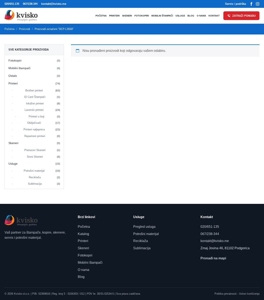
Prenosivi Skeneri (42, 150)
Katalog (83, 234)
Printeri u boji (44, 116)
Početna (101, 15)
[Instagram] (257, 4)
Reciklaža (44, 177)
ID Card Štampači (42, 96)
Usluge (180, 15)
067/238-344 (30, 3)
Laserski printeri (42, 109)
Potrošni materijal (42, 170)
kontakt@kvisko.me (53, 3)
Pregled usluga (144, 226)
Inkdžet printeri (43, 103)
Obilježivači (43, 122)
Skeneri (127, 15)
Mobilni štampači (162, 15)
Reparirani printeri (42, 136)
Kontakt (214, 15)
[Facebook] (251, 4)
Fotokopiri (141, 15)
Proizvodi (24, 29)
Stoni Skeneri (43, 156)
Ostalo (34, 75)
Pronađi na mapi (213, 258)
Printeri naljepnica (42, 129)
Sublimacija (44, 183)
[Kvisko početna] (22, 15)
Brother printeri (42, 90)
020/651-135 (12, 3)
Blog (190, 15)
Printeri (114, 15)
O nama (201, 15)
